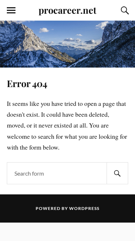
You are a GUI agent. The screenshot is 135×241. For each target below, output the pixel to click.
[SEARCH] (117, 173)
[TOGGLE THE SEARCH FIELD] (124, 10)
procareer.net (67, 10)
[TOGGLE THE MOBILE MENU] (11, 10)
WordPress (84, 208)
